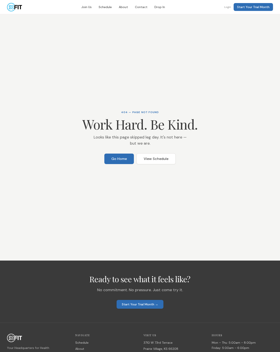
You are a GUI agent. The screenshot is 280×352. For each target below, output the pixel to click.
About (123, 7)
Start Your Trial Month (253, 7)
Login (227, 7)
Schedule (105, 7)
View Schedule (156, 158)
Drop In (159, 7)
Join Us (86, 7)
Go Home (119, 158)
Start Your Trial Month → (140, 304)
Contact (141, 7)
